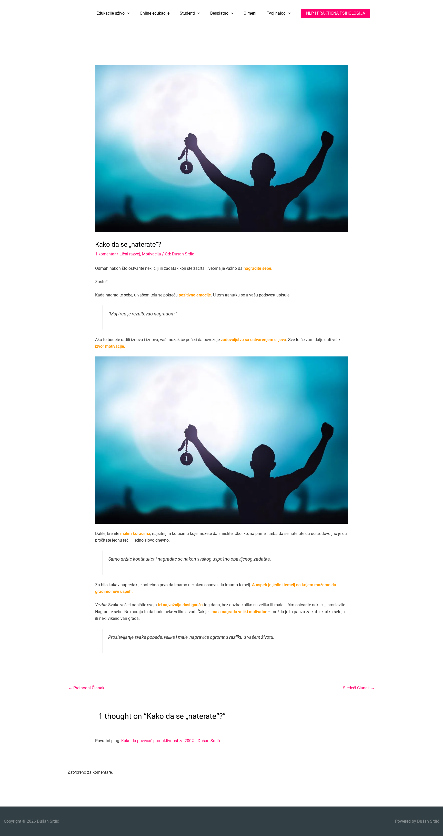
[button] (127, 13)
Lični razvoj (129, 254)
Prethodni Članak (86, 687)
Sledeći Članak (359, 687)
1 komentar (105, 254)
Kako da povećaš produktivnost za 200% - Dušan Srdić (170, 740)
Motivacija (151, 254)
